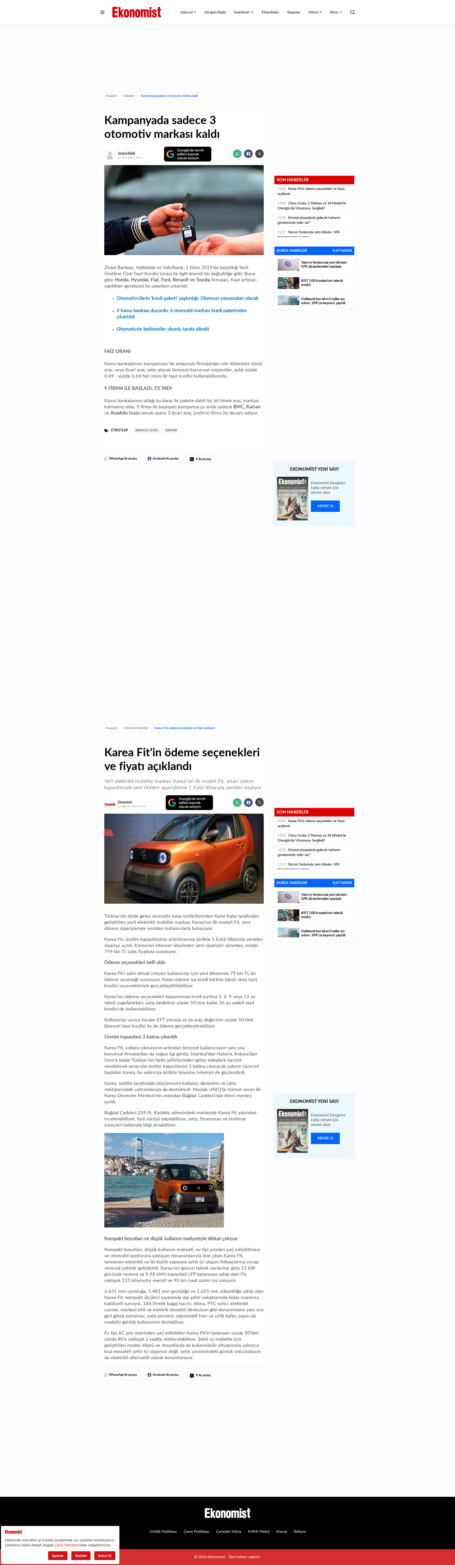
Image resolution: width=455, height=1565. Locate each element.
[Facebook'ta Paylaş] (248, 153)
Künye (281, 1531)
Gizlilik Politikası (163, 1531)
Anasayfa (111, 96)
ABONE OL (325, 506)
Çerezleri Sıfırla (228, 1531)
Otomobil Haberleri (136, 728)
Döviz (313, 12)
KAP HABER (342, 251)
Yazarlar (293, 12)
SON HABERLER (293, 180)
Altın (334, 12)
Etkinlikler (270, 12)
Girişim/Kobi (215, 12)
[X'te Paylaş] (259, 153)
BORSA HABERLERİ (292, 251)
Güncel (186, 12)
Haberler (129, 96)
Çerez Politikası (196, 1531)
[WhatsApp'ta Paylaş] (237, 153)
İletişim (300, 1531)
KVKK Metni (258, 1531)
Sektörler (242, 12)
